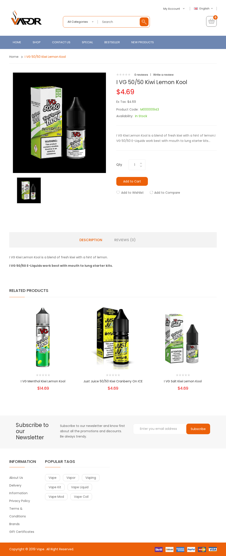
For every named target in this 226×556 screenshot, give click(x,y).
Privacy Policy (19, 501)
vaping (90, 477)
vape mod (56, 496)
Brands (14, 524)
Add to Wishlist (132, 192)
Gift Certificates (21, 532)
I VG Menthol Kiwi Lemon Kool (43, 381)
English (205, 9)
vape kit (55, 487)
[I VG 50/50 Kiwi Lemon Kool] (29, 190)
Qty (119, 164)
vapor (70, 477)
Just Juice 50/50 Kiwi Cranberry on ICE (113, 381)
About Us (16, 477)
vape (52, 477)
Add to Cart (132, 181)
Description (90, 240)
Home (14, 56)
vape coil (81, 496)
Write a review (163, 75)
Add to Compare (167, 192)
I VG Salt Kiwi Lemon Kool (183, 381)
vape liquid (80, 487)
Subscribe (198, 429)
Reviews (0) (125, 240)
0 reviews (141, 75)
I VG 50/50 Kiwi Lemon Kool (45, 56)
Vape (40, 549)
